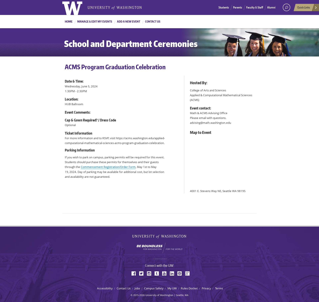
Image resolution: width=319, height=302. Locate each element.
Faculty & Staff (254, 7)
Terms (219, 288)
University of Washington (75, 7)
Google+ (188, 273)
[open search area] (286, 7)
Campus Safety (153, 288)
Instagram (150, 273)
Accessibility (105, 288)
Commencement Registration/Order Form (108, 167)
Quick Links (303, 7)
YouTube (165, 273)
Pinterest (180, 273)
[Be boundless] (159, 248)
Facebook (134, 273)
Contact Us (152, 21)
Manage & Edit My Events (94, 21)
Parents (237, 7)
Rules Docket (189, 288)
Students (223, 7)
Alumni (271, 7)
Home (68, 21)
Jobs (137, 288)
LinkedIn (173, 273)
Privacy (206, 288)
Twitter (142, 273)
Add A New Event (128, 21)
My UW (172, 288)
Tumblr (157, 273)
